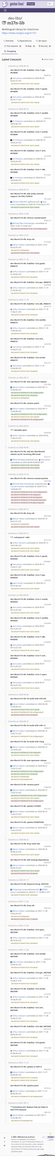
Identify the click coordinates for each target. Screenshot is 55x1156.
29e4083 (47, 623)
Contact (51, 1137)
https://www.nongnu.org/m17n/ (19, 32)
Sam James (17, 78)
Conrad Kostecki (17, 486)
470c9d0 (47, 1048)
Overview (9, 41)
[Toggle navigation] (5, 10)
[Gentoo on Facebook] (4, 1142)
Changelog (11, 51)
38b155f (47, 1112)
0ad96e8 (47, 433)
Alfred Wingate (19, 459)
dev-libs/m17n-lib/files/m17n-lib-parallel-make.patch (28, 500)
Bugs (30, 46)
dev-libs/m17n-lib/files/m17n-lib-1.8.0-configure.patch (29, 492)
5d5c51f (47, 363)
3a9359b (47, 344)
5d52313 (47, 975)
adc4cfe (47, 306)
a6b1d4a (47, 516)
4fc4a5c (47, 175)
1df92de (47, 406)
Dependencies (25, 41)
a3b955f (47, 269)
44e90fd (47, 846)
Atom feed (48, 59)
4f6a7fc (47, 457)
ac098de (47, 935)
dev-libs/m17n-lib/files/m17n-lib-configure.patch (27, 393)
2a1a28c (47, 994)
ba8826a (47, 118)
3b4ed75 (47, 863)
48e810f (47, 94)
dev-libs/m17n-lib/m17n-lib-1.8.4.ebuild (24, 715)
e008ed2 (47, 959)
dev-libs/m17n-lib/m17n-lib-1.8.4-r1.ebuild (25, 468)
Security (45, 46)
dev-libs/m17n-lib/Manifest (20, 250)
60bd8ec (47, 562)
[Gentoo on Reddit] (4, 1146)
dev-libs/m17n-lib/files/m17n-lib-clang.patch (25, 495)
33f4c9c (47, 1088)
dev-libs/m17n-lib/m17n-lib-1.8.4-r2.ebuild (25, 253)
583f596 (47, 481)
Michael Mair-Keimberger (24, 223)
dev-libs (14, 18)
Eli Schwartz (18, 121)
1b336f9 (47, 325)
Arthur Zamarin (19, 271)
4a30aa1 (47, 680)
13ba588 (47, 604)
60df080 (47, 285)
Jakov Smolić (18, 583)
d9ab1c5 (47, 220)
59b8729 (47, 825)
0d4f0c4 (47, 661)
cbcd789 (47, 156)
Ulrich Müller (18, 1115)
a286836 (47, 701)
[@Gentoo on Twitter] (4, 1138)
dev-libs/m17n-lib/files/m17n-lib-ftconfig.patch (26, 497)
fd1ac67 (47, 763)
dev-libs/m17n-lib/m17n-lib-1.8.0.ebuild (24, 873)
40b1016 (47, 1069)
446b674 (47, 728)
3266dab (47, 887)
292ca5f (47, 809)
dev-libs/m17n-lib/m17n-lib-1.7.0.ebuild (24, 919)
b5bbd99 (47, 137)
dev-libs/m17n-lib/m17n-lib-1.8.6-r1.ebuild (25, 84)
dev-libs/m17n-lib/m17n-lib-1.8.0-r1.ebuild (25, 527)
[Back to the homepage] (13, 4)
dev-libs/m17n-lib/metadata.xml (21, 779)
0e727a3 (47, 540)
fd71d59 (47, 199)
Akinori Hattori (19, 245)
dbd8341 (47, 75)
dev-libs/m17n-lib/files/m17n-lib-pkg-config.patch (27, 503)
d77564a (47, 242)
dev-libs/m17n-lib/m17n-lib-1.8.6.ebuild (24, 277)
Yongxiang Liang (19, 889)
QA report (42, 41)
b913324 (47, 1029)
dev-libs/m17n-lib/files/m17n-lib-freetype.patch (26, 1096)
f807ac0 (47, 908)
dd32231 (47, 1013)
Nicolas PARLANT (20, 202)
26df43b (47, 744)
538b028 (47, 787)
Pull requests (13, 46)
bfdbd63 (47, 642)
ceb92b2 (47, 580)
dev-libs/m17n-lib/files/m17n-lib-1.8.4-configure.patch (29, 229)
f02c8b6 (47, 384)
